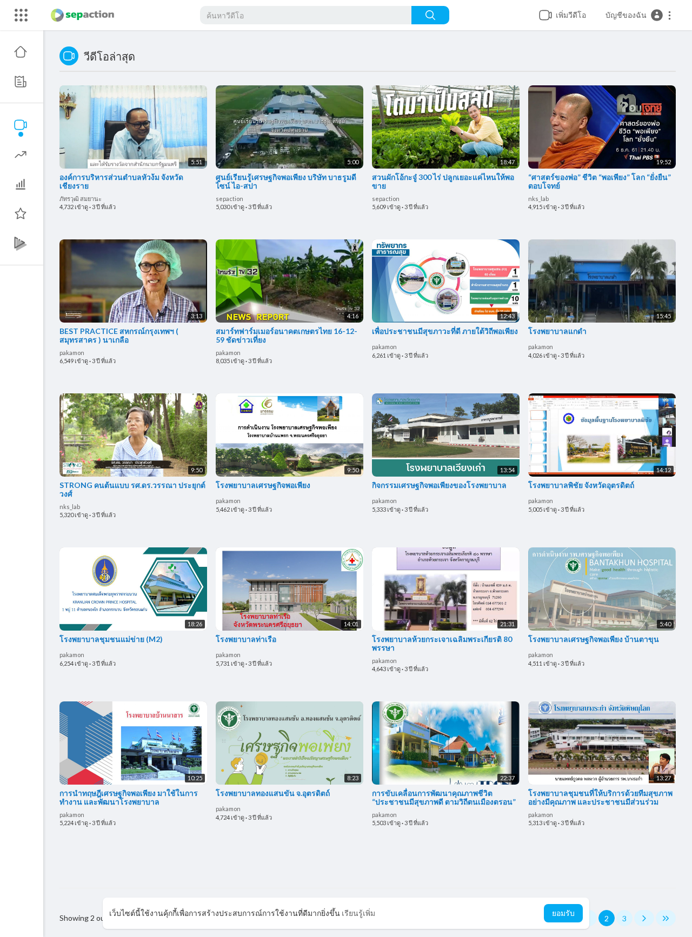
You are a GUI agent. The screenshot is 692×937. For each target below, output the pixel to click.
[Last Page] (666, 918)
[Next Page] (644, 918)
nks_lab (538, 198)
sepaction (229, 198)
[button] (639, 15)
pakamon (71, 352)
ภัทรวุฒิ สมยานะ (80, 198)
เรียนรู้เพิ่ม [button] (358, 913)
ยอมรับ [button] (563, 913)
